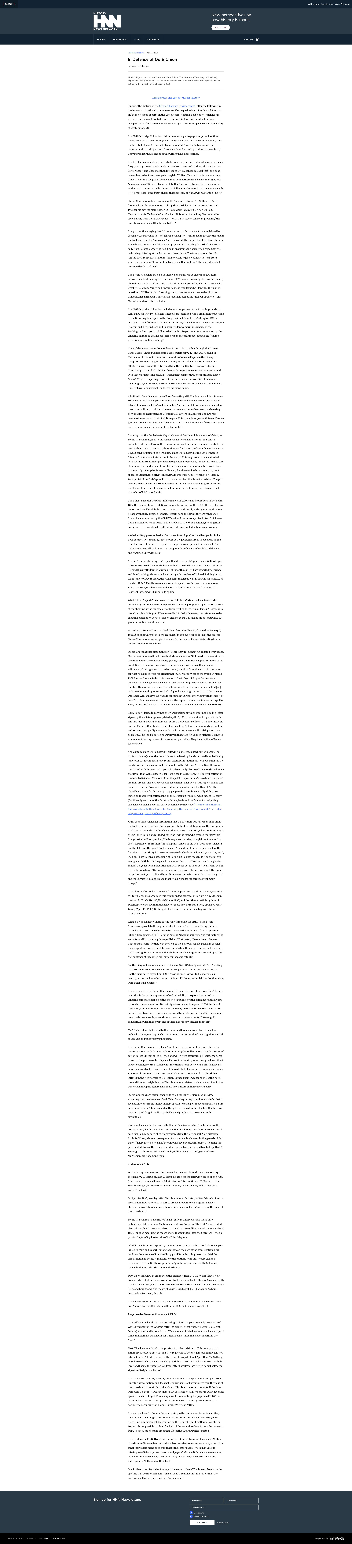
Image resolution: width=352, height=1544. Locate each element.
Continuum (199, 1513)
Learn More (223, 1522)
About (137, 39)
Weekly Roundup (201, 1516)
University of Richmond (339, 4)
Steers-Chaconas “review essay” (177, 105)
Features (101, 39)
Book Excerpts (120, 39)
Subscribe (220, 27)
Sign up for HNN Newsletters (55, 1538)
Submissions (153, 39)
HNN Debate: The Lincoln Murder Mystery (176, 97)
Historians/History (136, 53)
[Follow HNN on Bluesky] (257, 39)
